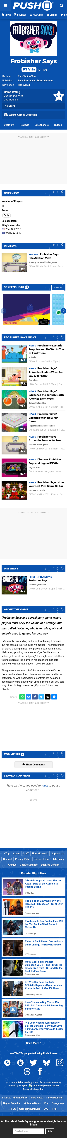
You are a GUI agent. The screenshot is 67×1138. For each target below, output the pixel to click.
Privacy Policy (23, 859)
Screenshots (42, 124)
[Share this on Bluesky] (28, 696)
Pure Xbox (37, 1097)
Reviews (24, 124)
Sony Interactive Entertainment (35, 80)
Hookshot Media (22, 1082)
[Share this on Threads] (47, 696)
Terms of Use (41, 859)
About (16, 853)
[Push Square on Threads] (27, 1072)
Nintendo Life (20, 1097)
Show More (33, 1043)
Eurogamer (58, 1103)
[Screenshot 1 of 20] (26, 309)
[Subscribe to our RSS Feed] (7, 1063)
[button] (63, 311)
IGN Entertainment (50, 1082)
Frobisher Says (33, 64)
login (45, 785)
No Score (10, 105)
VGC (13, 1108)
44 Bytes (23, 1085)
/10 (20, 95)
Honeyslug (24, 84)
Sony (61, 384)
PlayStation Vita (27, 76)
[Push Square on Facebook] (40, 1072)
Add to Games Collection (23, 114)
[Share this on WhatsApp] (22, 696)
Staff (26, 853)
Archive (12, 864)
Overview (9, 124)
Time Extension (54, 1097)
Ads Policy (58, 859)
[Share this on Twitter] (41, 696)
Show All (57, 287)
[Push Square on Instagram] (59, 1063)
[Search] (61, 5)
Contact (7, 859)
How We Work (40, 853)
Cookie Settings (29, 864)
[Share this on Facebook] (35, 696)
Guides (58, 124)
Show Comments (35, 764)
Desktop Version (50, 864)
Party (6, 215)
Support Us (57, 853)
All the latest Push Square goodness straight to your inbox (33, 1123)
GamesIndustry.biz (29, 1108)
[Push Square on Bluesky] (46, 1063)
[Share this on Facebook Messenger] (54, 696)
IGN (46, 1103)
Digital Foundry (11, 1103)
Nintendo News (32, 1103)
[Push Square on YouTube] (20, 1063)
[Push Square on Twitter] (33, 1063)
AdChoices (37, 1085)
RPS (54, 1108)
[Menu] (5, 5)
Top (7, 853)
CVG (46, 1108)
